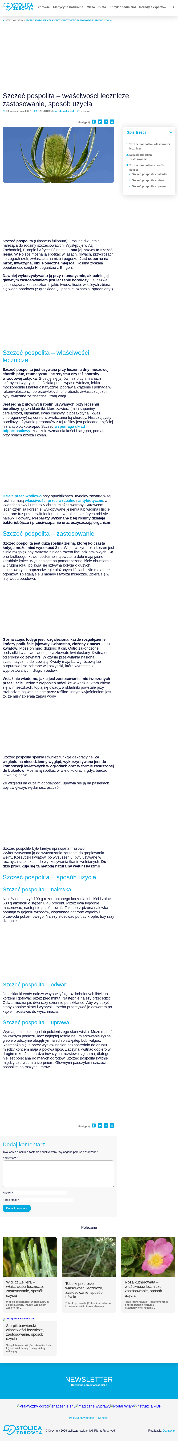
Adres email (11, 1199)
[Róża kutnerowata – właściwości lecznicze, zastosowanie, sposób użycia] (148, 1257)
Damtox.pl (169, 1430)
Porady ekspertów (152, 7)
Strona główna (14, 20)
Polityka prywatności (81, 1417)
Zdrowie (44, 7)
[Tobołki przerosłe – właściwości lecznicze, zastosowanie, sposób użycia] (89, 1257)
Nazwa (8, 1192)
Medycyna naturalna (68, 7)
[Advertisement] (89, 57)
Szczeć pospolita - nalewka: (150, 174)
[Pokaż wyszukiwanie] (173, 7)
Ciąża (91, 7)
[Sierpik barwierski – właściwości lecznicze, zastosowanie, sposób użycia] (19, 1319)
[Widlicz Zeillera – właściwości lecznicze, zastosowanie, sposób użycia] (30, 1257)
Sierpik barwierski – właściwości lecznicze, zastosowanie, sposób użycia (25, 1332)
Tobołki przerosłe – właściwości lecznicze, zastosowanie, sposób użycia (84, 1290)
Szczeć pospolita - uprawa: (149, 186)
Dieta (102, 7)
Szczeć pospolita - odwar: (149, 180)
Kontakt (102, 1417)
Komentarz (10, 1157)
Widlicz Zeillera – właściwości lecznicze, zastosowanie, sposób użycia (25, 1289)
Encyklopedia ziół (123, 7)
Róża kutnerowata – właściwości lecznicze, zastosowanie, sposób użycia (144, 1289)
